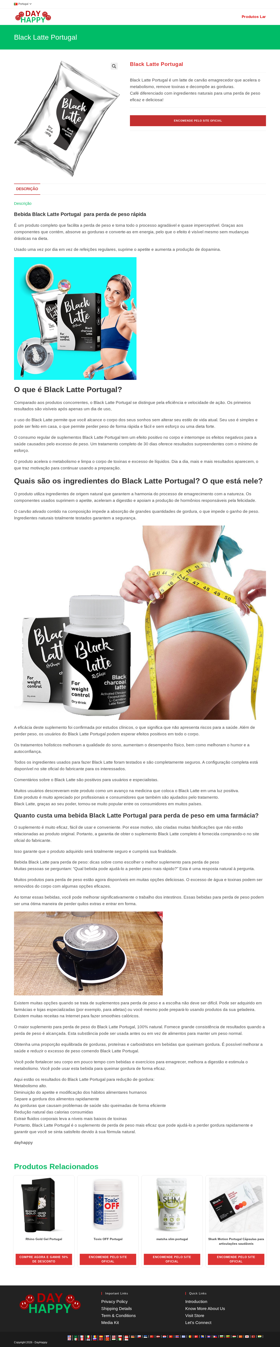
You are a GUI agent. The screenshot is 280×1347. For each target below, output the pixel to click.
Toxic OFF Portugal (108, 1239)
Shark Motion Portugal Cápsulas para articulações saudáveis (236, 1241)
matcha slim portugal (172, 1239)
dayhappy (23, 1142)
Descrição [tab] (27, 189)
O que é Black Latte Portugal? (68, 389)
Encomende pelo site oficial (198, 120)
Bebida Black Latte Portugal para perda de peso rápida (80, 214)
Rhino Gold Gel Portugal (44, 1239)
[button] (114, 66)
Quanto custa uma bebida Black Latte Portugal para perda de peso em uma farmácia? (136, 815)
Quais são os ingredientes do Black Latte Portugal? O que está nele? (138, 481)
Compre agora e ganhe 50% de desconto (43, 1259)
